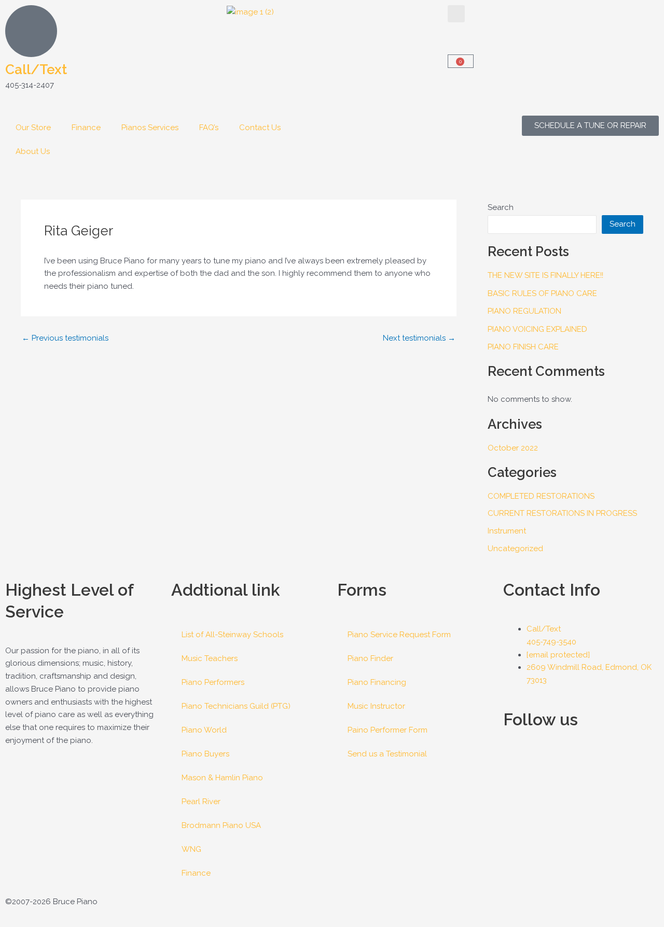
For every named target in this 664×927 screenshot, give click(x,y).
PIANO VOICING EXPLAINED (537, 329)
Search (501, 207)
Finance (86, 127)
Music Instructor (376, 706)
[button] (456, 13)
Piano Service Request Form (399, 634)
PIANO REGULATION (524, 311)
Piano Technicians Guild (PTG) (236, 706)
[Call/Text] (31, 31)
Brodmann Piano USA (221, 825)
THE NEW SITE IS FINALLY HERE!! (545, 275)
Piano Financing (377, 682)
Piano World (204, 730)
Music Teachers (210, 658)
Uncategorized (515, 548)
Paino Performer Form (387, 730)
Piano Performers (213, 682)
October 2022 (513, 448)
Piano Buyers (205, 754)
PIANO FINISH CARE (523, 347)
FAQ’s (208, 127)
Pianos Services (149, 127)
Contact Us (260, 127)
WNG (191, 849)
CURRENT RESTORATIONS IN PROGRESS (562, 513)
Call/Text (36, 69)
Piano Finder (370, 658)
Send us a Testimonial (387, 754)
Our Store (33, 127)
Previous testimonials (65, 338)
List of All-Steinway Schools (232, 634)
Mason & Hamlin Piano (222, 777)
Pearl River (201, 801)
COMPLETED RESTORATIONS (541, 496)
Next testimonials (419, 338)
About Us (33, 151)
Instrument (507, 531)
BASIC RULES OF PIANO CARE (542, 293)
